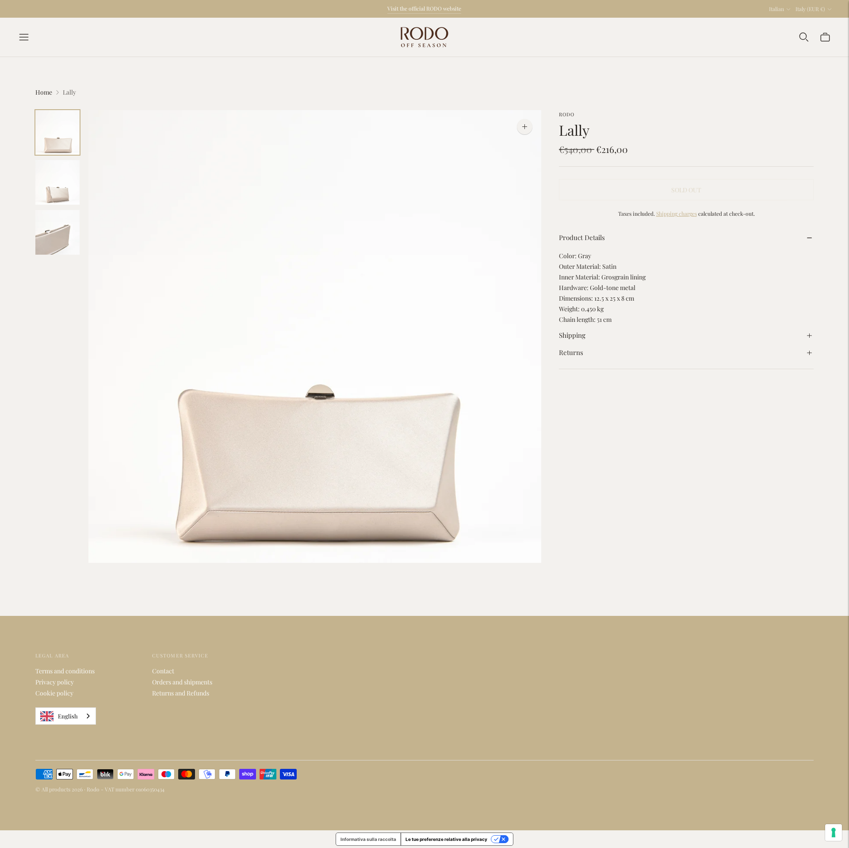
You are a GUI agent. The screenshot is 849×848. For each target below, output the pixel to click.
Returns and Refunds (180, 693)
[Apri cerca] (804, 37)
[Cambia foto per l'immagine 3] (57, 232)
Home (43, 92)
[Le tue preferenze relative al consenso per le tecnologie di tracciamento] (833, 832)
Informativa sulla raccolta (368, 839)
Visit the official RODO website (424, 8)
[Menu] (24, 37)
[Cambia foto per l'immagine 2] (57, 182)
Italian (776, 8)
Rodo (566, 114)
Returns (571, 352)
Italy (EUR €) (810, 8)
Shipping (572, 335)
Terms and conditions (65, 671)
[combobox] (65, 716)
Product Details (582, 237)
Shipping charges (676, 214)
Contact (163, 671)
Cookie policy (54, 693)
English (68, 716)
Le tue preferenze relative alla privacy (446, 839)
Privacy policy (54, 682)
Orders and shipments (182, 682)
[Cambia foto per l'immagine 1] (57, 132)
